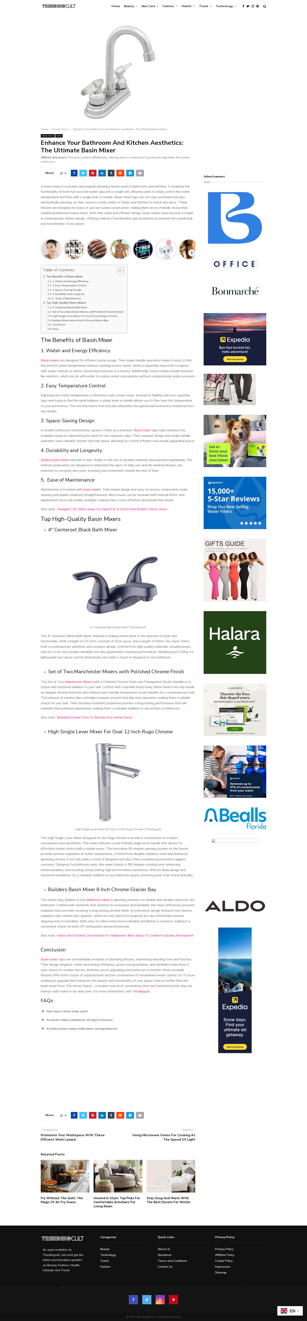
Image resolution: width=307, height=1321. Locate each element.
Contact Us (165, 1266)
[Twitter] (248, 6)
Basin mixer (142, 430)
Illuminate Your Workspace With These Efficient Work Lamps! (73, 1137)
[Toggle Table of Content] (118, 270)
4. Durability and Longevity (68, 294)
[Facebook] (244, 6)
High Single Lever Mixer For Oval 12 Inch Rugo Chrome (84, 315)
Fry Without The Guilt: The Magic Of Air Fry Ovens (62, 1200)
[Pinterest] (258, 6)
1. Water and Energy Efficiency (70, 281)
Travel (203, 6)
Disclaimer (165, 1255)
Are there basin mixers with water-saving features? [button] (82, 1028)
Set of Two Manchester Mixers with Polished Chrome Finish (87, 311)
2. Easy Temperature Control (69, 285)
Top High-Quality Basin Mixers (66, 302)
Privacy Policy (224, 1249)
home (59, 135)
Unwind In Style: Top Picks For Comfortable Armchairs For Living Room (117, 1202)
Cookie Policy (224, 1261)
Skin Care (148, 6)
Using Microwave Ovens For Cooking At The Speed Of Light (163, 1137)
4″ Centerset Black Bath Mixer (69, 307)
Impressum (222, 1266)
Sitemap (221, 1272)
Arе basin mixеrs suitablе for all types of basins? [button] (79, 1020)
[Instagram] (253, 6)
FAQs (55, 328)
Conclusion (58, 324)
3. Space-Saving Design (66, 289)
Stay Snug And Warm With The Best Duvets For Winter (168, 1200)
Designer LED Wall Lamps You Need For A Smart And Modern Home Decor (112, 509)
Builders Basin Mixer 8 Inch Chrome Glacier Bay (80, 320)
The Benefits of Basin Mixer (64, 276)
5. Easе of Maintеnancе (66, 298)
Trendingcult (141, 991)
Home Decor (48, 135)
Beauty (129, 6)
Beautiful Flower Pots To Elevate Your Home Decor (94, 717)
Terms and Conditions (172, 1261)
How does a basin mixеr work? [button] (67, 1011)
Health (186, 6)
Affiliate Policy (224, 1255)
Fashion (168, 6)
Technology (224, 6)
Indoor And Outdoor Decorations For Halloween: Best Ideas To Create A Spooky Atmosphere (125, 935)
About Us (164, 1249)
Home (116, 6)
